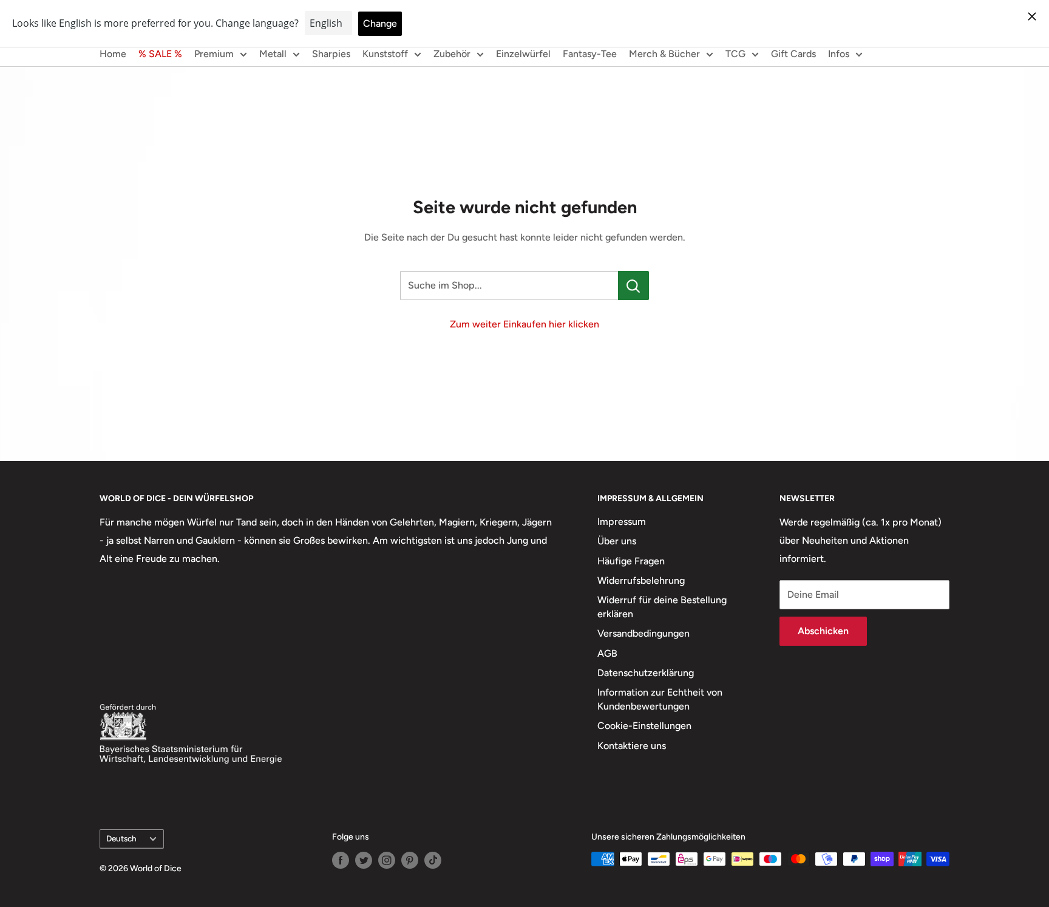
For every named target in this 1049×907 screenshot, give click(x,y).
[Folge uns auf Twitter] (363, 860)
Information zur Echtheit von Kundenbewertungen (659, 698)
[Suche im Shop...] (633, 285)
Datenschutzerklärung (645, 673)
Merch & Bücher (664, 54)
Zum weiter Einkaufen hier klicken (524, 324)
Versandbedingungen (643, 633)
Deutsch (121, 838)
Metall (273, 54)
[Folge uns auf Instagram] (386, 860)
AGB (607, 653)
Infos (838, 54)
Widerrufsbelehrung (641, 580)
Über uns (616, 541)
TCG (735, 54)
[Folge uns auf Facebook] (340, 860)
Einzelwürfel (523, 54)
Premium (214, 54)
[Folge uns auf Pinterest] (409, 860)
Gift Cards (793, 54)
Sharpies (331, 54)
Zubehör (451, 54)
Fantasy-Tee (590, 54)
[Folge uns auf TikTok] (432, 860)
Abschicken (823, 631)
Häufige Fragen (631, 561)
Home (113, 54)
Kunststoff (385, 54)
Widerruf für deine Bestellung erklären (662, 606)
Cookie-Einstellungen (644, 725)
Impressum (621, 521)
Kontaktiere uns (631, 745)
